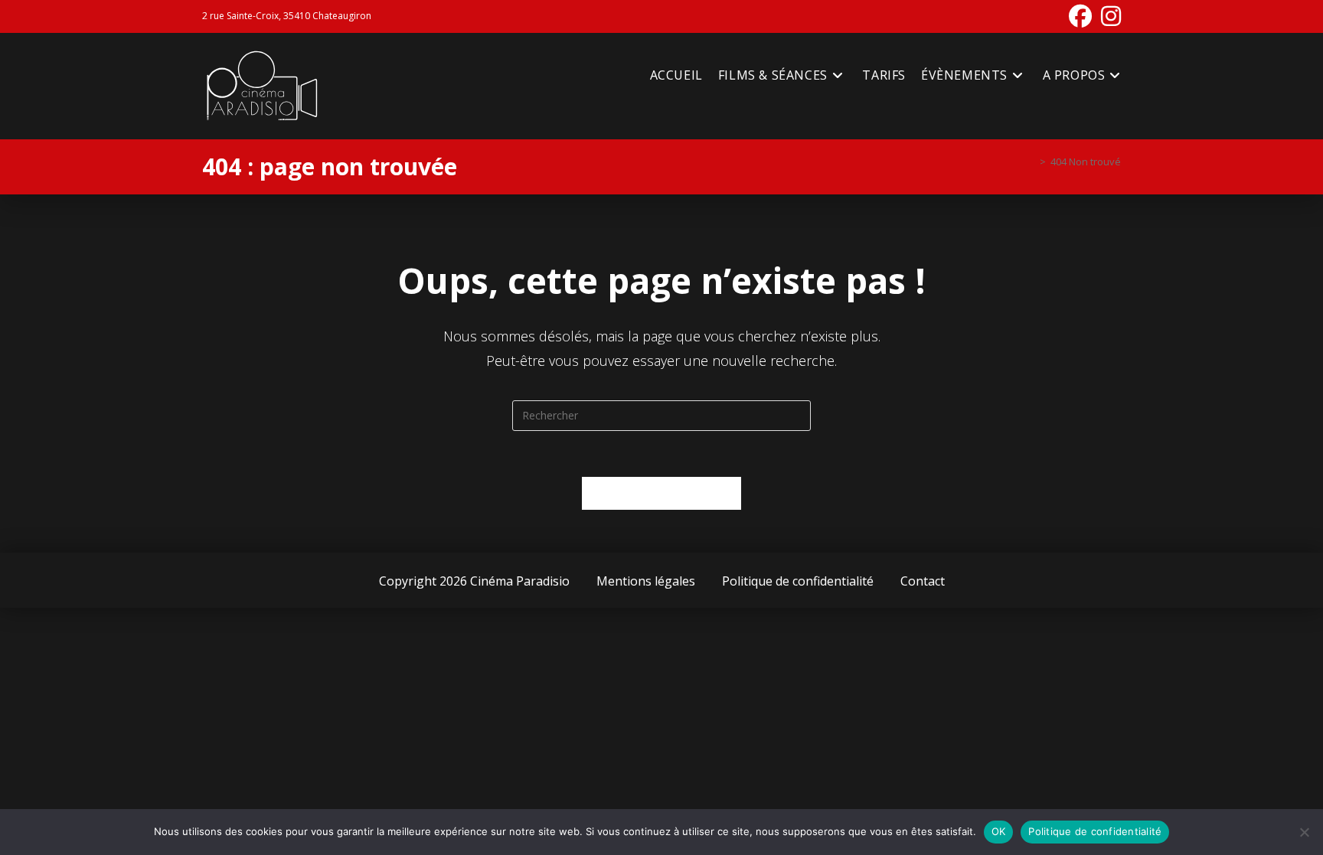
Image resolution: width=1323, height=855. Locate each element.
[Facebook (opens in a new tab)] (1080, 16)
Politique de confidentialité (798, 581)
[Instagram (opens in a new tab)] (1108, 16)
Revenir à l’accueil (662, 493)
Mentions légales (645, 581)
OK (998, 831)
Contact (922, 581)
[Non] (1304, 832)
